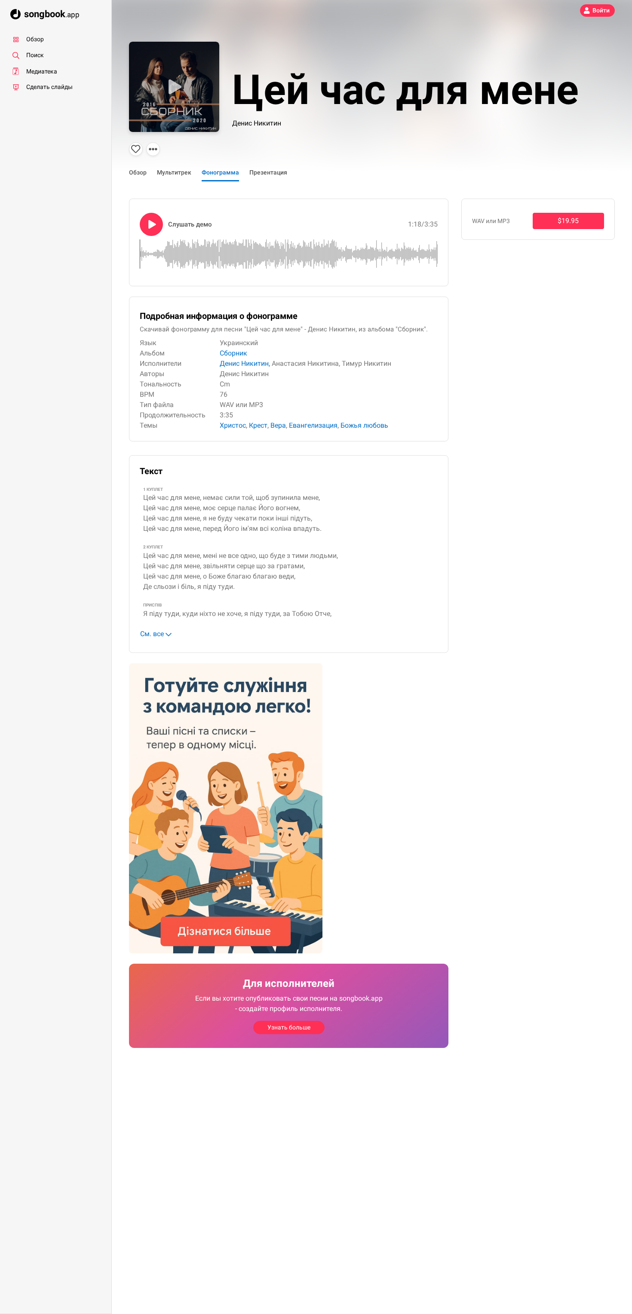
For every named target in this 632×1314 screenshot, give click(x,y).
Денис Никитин (256, 123)
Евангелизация (313, 425)
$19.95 (568, 221)
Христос (233, 425)
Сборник (233, 353)
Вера (278, 425)
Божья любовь (364, 425)
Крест (258, 425)
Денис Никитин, (245, 363)
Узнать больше (288, 1027)
